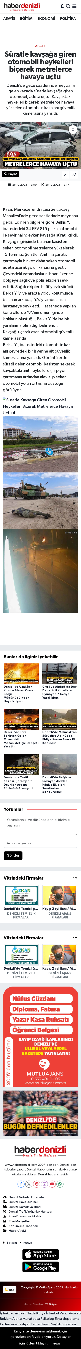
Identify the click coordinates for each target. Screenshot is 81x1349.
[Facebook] (21, 1184)
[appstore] (40, 1255)
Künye (28, 1242)
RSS (11, 1289)
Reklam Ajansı (11, 1319)
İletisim (12, 1242)
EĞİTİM (26, 19)
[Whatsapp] (60, 1184)
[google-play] (40, 1268)
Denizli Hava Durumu (23, 1202)
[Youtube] (52, 1184)
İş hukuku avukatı (13, 1313)
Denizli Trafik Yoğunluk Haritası (30, 1211)
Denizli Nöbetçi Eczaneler (27, 1197)
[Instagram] (44, 1184)
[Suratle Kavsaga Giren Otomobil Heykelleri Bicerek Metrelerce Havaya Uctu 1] (40, 444)
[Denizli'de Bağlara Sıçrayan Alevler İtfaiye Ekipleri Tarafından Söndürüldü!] (59, 764)
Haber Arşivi (17, 1230)
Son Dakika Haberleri (23, 1226)
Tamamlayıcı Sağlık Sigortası (53, 1324)
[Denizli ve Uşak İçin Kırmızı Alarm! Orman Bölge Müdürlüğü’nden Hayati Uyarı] (21, 673)
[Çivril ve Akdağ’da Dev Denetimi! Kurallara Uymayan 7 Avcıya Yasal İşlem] (59, 673)
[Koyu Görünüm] (62, 6)
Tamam (55, 1344)
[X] (28, 1184)
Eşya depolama (67, 1319)
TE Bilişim (51, 1304)
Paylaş (12, 174)
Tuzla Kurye (36, 1313)
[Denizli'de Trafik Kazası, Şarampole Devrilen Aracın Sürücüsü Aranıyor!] (21, 764)
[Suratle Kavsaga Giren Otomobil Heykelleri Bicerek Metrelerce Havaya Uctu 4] (40, 406)
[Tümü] (75, 878)
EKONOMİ (46, 19)
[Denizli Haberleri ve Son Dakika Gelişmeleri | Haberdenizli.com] (22, 6)
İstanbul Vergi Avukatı (63, 1313)
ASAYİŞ (9, 19)
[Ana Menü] (74, 6)
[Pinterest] (36, 1184)
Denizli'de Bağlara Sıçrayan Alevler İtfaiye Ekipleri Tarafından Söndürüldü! (56, 784)
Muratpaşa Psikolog (38, 1319)
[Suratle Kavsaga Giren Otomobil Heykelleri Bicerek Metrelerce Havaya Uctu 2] (40, 500)
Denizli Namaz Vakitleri (25, 1206)
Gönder (13, 855)
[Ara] (68, 6)
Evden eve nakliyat (15, 1324)
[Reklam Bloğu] (40, 1036)
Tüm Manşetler (19, 1221)
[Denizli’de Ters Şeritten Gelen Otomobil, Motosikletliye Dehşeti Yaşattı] (21, 719)
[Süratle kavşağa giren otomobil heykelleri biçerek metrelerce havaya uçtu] (40, 145)
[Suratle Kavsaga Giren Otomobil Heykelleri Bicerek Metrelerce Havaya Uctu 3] (40, 570)
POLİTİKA (68, 19)
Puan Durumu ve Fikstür (25, 1216)
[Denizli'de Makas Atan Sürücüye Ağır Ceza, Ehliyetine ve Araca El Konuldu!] (59, 719)
